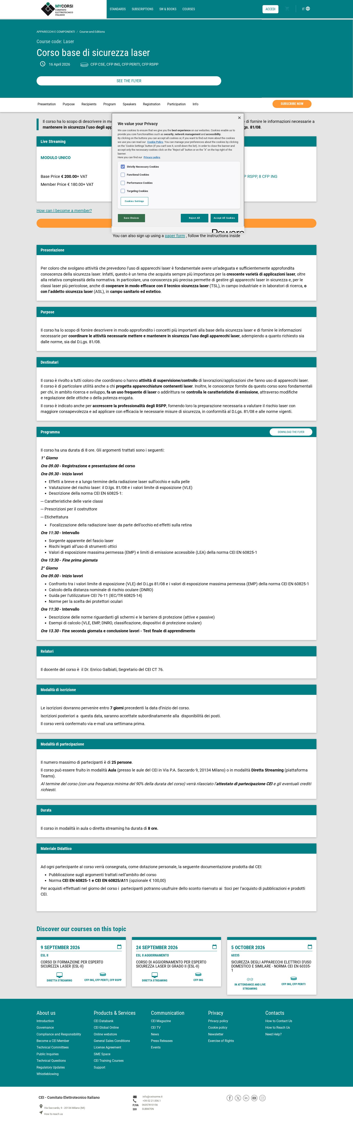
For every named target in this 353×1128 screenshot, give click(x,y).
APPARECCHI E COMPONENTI (56, 31)
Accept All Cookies (224, 217)
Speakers (129, 104)
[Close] (239, 117)
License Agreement (107, 1047)
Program (109, 104)
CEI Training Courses (109, 1061)
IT (306, 8)
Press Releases (162, 1041)
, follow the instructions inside (213, 235)
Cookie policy (217, 1027)
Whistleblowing (48, 1074)
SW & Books (167, 9)
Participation (176, 104)
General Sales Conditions (112, 1041)
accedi (270, 9)
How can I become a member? (64, 210)
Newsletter (215, 1034)
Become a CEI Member (53, 1041)
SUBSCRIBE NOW (292, 104)
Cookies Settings (134, 201)
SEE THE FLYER (129, 80)
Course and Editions (92, 31)
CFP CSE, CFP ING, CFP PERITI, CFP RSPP (124, 64)
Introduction (45, 1021)
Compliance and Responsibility (59, 1034)
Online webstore (105, 1034)
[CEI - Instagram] (263, 1097)
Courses (188, 9)
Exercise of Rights (221, 1041)
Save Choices (131, 217)
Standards (118, 9)
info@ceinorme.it (152, 1096)
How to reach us (51, 1114)
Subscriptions (142, 9)
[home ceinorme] (74, 9)
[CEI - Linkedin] (247, 1097)
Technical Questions (51, 1061)
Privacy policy (218, 1021)
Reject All (194, 217)
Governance (45, 1027)
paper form (175, 235)
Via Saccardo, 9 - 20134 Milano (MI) (62, 1107)
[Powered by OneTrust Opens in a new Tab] (226, 230)
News (155, 1034)
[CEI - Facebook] (231, 1097)
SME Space (102, 1054)
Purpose (69, 104)
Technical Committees (53, 1047)
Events (156, 1047)
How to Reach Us (277, 1027)
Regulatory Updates (51, 1067)
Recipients (89, 104)
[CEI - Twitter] (239, 1097)
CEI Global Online (106, 1027)
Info (195, 104)
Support (99, 1067)
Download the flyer (291, 432)
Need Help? (273, 1034)
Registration (151, 104)
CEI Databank (103, 1021)
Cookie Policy (155, 142)
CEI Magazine (161, 1021)
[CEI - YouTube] (255, 1097)
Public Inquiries (48, 1054)
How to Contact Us (278, 1021)
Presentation (47, 104)
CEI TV (156, 1027)
